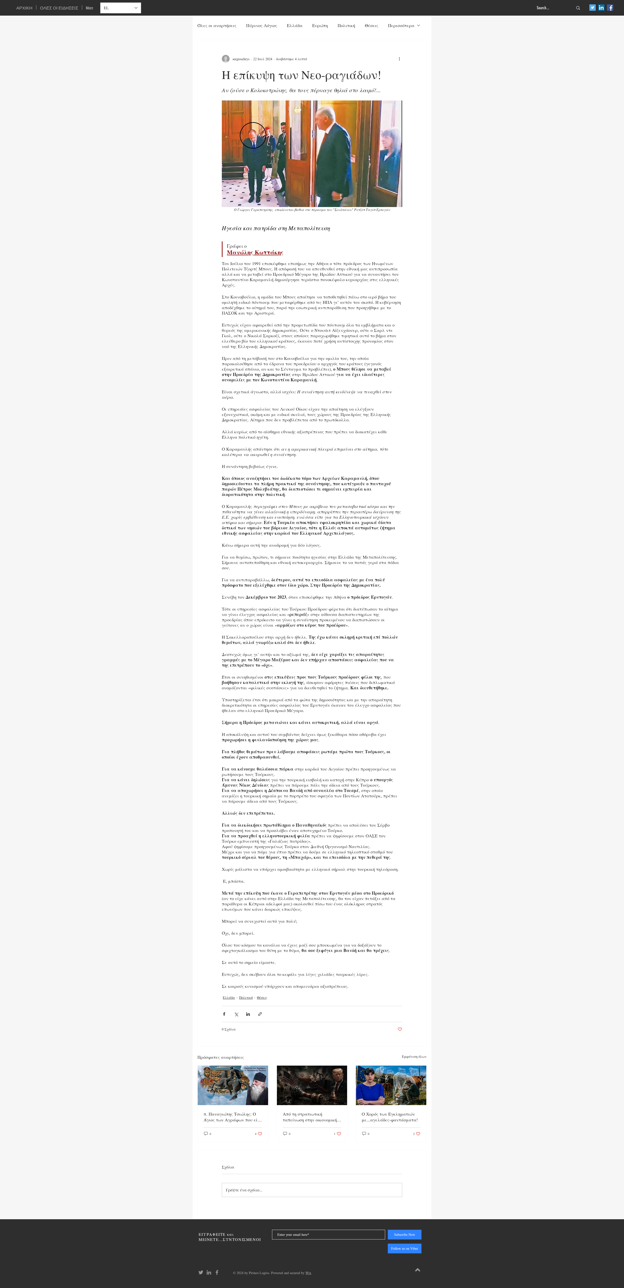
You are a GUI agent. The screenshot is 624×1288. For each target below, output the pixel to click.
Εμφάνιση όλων (414, 1056)
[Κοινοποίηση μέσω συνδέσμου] (260, 1014)
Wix (308, 1272)
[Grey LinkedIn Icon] (209, 1272)
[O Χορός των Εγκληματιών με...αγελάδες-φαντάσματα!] (391, 1085)
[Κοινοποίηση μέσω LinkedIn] (248, 1014)
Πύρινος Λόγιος (261, 25)
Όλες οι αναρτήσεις (216, 25)
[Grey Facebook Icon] (217, 1272)
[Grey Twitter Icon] (201, 1272)
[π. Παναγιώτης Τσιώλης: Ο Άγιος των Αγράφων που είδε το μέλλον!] (233, 1085)
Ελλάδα (294, 25)
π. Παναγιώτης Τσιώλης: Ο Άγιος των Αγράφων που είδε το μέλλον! (233, 1117)
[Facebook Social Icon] (610, 7)
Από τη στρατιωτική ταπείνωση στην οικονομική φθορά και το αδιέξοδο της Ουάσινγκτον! (310, 1117)
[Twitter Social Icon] (592, 7)
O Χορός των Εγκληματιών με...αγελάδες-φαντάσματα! (390, 1117)
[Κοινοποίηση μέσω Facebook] (224, 1014)
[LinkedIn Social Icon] (601, 7)
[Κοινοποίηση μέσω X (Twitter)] (236, 1014)
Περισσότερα (401, 25)
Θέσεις (371, 25)
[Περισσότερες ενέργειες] (399, 59)
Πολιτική (346, 25)
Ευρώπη (320, 25)
